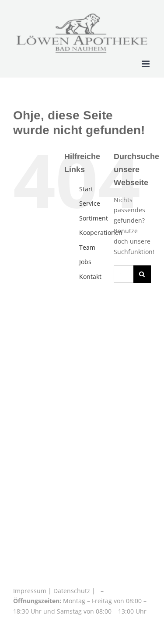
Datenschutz (71, 591)
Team (87, 247)
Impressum (30, 591)
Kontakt (90, 276)
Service (89, 203)
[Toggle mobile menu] (146, 63)
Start (86, 189)
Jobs (85, 262)
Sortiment (93, 218)
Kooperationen (100, 232)
